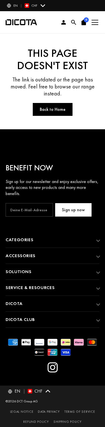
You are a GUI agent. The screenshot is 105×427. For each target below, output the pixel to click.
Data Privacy (49, 411)
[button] (26, 5)
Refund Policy (36, 421)
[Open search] (73, 22)
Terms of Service (79, 411)
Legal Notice (22, 411)
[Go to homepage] (21, 22)
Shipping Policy (67, 421)
